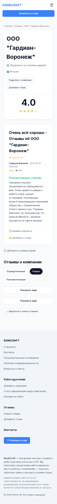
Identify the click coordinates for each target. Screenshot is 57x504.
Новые (36, 271)
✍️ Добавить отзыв (20, 237)
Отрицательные (15, 271)
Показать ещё (28, 290)
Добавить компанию (15, 385)
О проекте (10, 347)
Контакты (9, 352)
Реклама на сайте (13, 396)
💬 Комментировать (20, 231)
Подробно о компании (20, 80)
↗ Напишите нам (17, 440)
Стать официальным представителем (25, 391)
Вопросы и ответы (14, 368)
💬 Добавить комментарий (19, 250)
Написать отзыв (28, 13)
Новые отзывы (12, 413)
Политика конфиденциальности (21, 363)
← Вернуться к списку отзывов (22, 311)
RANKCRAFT (12, 5)
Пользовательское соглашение (21, 357)
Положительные (16, 279)
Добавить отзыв (17, 87)
